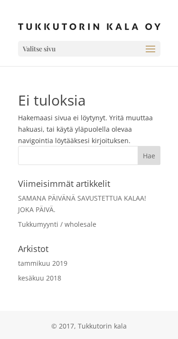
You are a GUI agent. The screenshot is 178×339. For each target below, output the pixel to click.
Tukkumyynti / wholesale (57, 224)
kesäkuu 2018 (39, 277)
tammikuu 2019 (42, 263)
